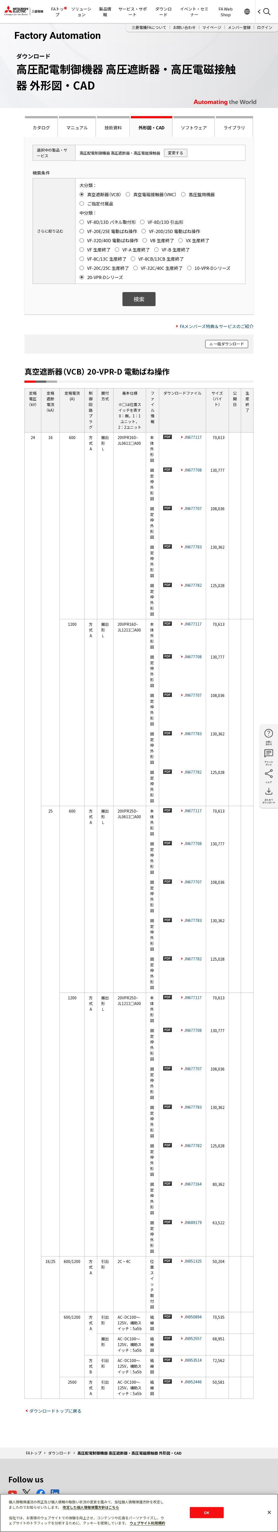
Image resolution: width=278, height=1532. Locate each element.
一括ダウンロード (229, 343)
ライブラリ (234, 127)
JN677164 (193, 1184)
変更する (175, 152)
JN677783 (193, 546)
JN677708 (193, 470)
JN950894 (193, 1317)
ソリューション (81, 11)
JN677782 (193, 585)
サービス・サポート (132, 11)
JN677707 (193, 508)
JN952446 (193, 1381)
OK (206, 1512)
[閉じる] (269, 1512)
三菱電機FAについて (149, 27)
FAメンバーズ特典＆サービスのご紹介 (217, 326)
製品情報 (105, 11)
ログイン (264, 27)
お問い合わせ (184, 27)
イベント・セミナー (194, 11)
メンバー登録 (239, 27)
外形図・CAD (151, 127)
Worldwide (247, 11)
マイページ (211, 27)
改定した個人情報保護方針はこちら (91, 1507)
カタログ (41, 127)
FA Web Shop (226, 11)
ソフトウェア (194, 127)
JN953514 (193, 1360)
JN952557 (193, 1338)
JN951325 (193, 1261)
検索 (139, 299)
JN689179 (193, 1222)
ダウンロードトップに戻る (55, 1410)
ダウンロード (163, 11)
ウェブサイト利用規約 (147, 1523)
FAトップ (57, 11)
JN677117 (193, 437)
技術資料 (113, 127)
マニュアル (77, 127)
